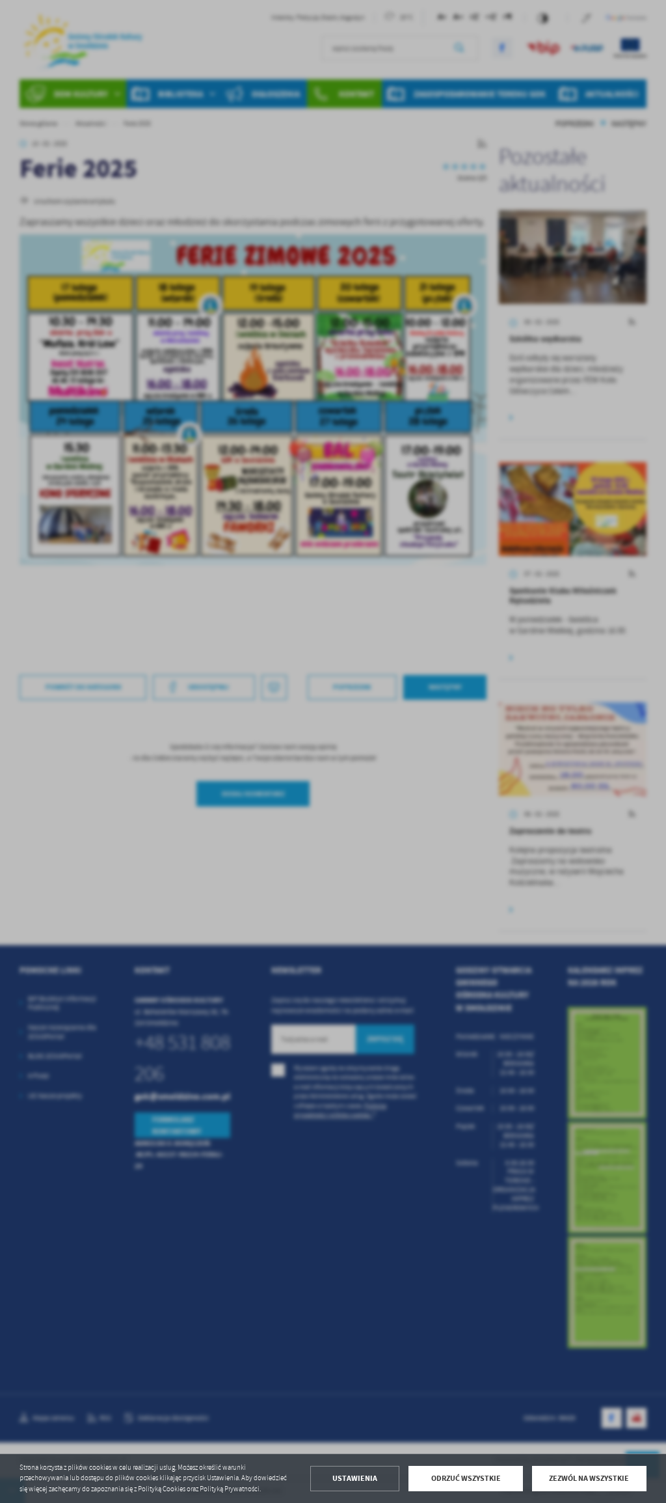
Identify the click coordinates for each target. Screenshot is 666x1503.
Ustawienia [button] (354, 1478)
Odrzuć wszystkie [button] (466, 1478)
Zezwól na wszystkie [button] (589, 1478)
